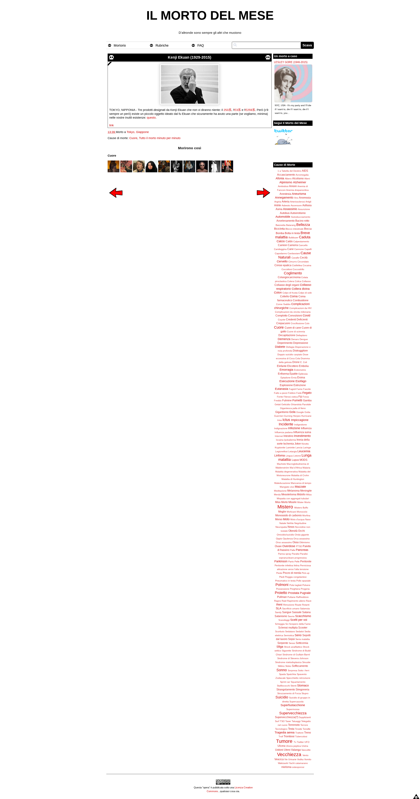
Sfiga (279, 646)
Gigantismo (282, 411)
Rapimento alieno (296, 600)
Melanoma (293, 490)
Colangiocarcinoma (289, 277)
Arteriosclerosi (297, 201)
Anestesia (285, 193)
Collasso (306, 281)
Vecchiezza (289, 754)
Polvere (306, 585)
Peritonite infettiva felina (287, 565)
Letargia (292, 451)
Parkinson (280, 561)
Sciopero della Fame (300, 624)
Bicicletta (279, 228)
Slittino (281, 666)
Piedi (281, 577)
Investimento (302, 436)
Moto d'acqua (297, 519)
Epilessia (303, 373)
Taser (288, 721)
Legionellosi (281, 451)
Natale (282, 523)
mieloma (286, 766)
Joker (297, 443)
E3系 (237, 110)
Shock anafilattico (293, 647)
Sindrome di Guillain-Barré (296, 654)
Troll (281, 736)
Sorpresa (292, 670)
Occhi (301, 530)
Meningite (306, 490)
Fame (299, 389)
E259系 (250, 110)
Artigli (308, 201)
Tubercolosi (301, 736)
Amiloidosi (283, 186)
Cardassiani (294, 253)
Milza (309, 494)
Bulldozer (293, 237)
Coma (294, 296)
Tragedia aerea (284, 732)
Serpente (282, 642)
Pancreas (302, 550)
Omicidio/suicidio (285, 534)
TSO (282, 721)
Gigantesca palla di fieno (293, 408)
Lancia (298, 447)
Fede (299, 393)
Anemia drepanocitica (297, 190)
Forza (306, 396)
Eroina (301, 377)
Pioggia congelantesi (295, 577)
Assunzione (304, 209)
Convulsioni (295, 315)
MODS (303, 459)
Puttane (291, 597)
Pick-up (305, 573)
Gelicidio (285, 404)
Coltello (284, 296)
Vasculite (306, 750)
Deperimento (285, 342)
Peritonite (305, 561)
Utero (287, 749)
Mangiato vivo (287, 486)
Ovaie (278, 546)
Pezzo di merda (292, 572)
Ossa (296, 542)
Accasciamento (286, 174)
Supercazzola (296, 701)
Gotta (307, 412)
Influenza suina (302, 432)
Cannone (299, 249)
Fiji (300, 396)
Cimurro (292, 261)
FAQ (200, 45)
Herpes (297, 416)
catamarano (301, 763)
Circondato (303, 261)
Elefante (282, 365)
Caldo (289, 241)
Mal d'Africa (296, 467)
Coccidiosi (287, 269)
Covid (306, 315)
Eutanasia (281, 388)
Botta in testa (292, 233)
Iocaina (280, 439)
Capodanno (281, 253)
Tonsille (306, 729)
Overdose (288, 546)
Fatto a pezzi (280, 393)
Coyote (281, 319)
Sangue (286, 612)
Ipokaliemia (290, 439)
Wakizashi (283, 763)
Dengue (304, 339)
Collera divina (301, 288)
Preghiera (295, 589)
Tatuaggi (296, 721)
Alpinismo (285, 182)
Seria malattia (302, 639)
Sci (286, 624)
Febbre (292, 393)
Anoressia (305, 197)
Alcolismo (298, 178)
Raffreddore (302, 597)
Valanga (296, 749)
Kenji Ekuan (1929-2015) (189, 57)
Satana (306, 612)
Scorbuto (279, 631)
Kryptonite (280, 447)
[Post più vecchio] (263, 200)
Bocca (308, 228)
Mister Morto (303, 502)
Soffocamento (300, 665)
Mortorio (120, 45)
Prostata (293, 593)
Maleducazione (282, 483)
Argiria (277, 201)
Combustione (300, 300)
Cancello (303, 245)
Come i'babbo (283, 304)
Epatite (294, 373)
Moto (286, 519)
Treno (307, 732)
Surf (277, 721)
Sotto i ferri (303, 670)
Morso (278, 519)
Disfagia (290, 347)
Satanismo (281, 616)
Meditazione (280, 490)
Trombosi (289, 736)
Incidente (286, 424)
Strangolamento (285, 689)
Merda (277, 494)
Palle (292, 550)
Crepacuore (283, 323)
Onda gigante (302, 534)
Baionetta (280, 225)
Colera (290, 281)
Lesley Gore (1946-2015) (290, 62)
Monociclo (302, 511)
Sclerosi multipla (288, 627)
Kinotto (305, 443)
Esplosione (286, 385)
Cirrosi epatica (282, 265)
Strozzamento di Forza (289, 693)
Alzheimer (299, 182)
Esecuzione (287, 381)
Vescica (279, 759)
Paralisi (295, 553)
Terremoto (294, 724)
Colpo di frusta (290, 292)
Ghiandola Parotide (301, 404)
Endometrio (300, 370)
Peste (279, 573)
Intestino (288, 435)
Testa (291, 728)
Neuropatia (281, 527)
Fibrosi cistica (291, 396)
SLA (278, 608)
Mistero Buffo (301, 507)
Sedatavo (290, 631)
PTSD (299, 546)
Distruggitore (300, 350)
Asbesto (286, 205)
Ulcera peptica (293, 746)
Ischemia (288, 443)
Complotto (281, 315)
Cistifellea (297, 265)
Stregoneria (302, 689)
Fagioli (292, 389)
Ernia (294, 377)
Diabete (280, 346)
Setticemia (302, 642)
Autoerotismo (298, 212)
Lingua (289, 455)
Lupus (295, 459)
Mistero (285, 506)
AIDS (305, 170)
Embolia (304, 365)
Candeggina (280, 249)
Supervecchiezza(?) (286, 717)
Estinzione (300, 385)
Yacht (292, 763)
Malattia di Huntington (293, 479)
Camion (282, 245)
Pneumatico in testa (285, 580)
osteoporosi (298, 767)
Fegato (307, 392)
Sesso (292, 643)
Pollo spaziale (303, 580)
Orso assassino (284, 542)
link (111, 125)
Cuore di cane (293, 327)
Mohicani (291, 511)
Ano (296, 197)
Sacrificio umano (290, 608)
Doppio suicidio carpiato (289, 354)
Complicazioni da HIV (300, 308)
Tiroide (298, 729)
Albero (288, 178)
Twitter (300, 742)
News (291, 526)
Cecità (303, 257)
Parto (291, 561)
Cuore (133, 138)
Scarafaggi (284, 620)
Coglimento (293, 273)
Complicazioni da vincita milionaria (293, 312)
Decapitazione (286, 335)
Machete (281, 464)
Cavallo (295, 257)
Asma (279, 209)
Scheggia (280, 624)
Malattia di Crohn (300, 475)
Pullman (282, 596)
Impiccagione (299, 420)
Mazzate (300, 486)
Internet (279, 436)
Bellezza (303, 225)
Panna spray (284, 553)
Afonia (280, 178)
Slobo (288, 666)
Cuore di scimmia (296, 331)
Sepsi (291, 638)
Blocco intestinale (294, 229)
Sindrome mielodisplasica (288, 662)
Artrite (277, 205)
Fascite (307, 389)
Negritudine (300, 523)
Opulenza (288, 538)
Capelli (308, 249)
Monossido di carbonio (288, 515)
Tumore (284, 741)
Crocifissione (297, 323)
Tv (295, 742)
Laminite (290, 447)
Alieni (307, 178)
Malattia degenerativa (286, 471)
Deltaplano (301, 335)
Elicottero (292, 365)
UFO (306, 742)
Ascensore (296, 205)
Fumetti (297, 400)
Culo (307, 323)
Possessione (282, 589)
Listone (297, 455)
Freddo (278, 400)
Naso (308, 519)
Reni (279, 604)
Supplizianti (305, 717)
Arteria (285, 201)
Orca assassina (302, 538)
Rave (308, 600)
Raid (284, 600)
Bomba (280, 233)
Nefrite (290, 523)
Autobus (285, 212)
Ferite (280, 396)
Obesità (292, 530)
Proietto (281, 593)
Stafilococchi (283, 685)
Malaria (306, 467)
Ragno (277, 600)
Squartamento (298, 682)
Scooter (302, 627)
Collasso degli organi (286, 284)
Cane (290, 248)
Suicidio (281, 697)
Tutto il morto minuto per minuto (159, 138)
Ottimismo (304, 542)
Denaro (295, 339)
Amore (293, 186)
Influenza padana (284, 432)
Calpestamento (301, 241)
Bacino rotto (302, 220)
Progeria (305, 589)
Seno (298, 635)
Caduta (304, 237)
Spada (282, 674)
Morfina (306, 515)
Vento (305, 755)
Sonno (281, 670)
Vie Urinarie (290, 759)
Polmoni (281, 585)
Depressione (300, 342)
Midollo (301, 494)
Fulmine (287, 400)
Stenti (293, 685)
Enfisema (283, 373)
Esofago (300, 381)
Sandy (278, 612)
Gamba (307, 400)
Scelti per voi (298, 619)
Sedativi (300, 631)
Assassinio (290, 209)
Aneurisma (299, 193)
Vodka (300, 759)
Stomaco (303, 685)
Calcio (281, 241)
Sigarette (286, 650)
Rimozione (288, 604)
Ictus (286, 420)
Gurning (288, 416)
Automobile (282, 216)
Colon (278, 292)
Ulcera (281, 745)
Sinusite (306, 662)
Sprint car (285, 682)
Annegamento (284, 197)
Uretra (305, 746)
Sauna (291, 616)
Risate (298, 604)
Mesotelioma (288, 494)
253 (226, 110)
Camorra (293, 245)
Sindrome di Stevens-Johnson (292, 658)
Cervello (282, 261)
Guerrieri (278, 416)
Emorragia (286, 369)
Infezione (294, 428)
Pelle (297, 561)
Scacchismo (303, 616)
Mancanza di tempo (301, 483)
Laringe (307, 447)
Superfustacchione (293, 705)
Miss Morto (281, 502)
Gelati (278, 404)
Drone (296, 362)
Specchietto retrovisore (298, 678)
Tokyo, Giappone (138, 132)
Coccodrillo (298, 269)
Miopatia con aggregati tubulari (293, 498)
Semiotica (289, 635)
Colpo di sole (305, 292)
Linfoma (279, 455)
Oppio (279, 538)
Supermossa (292, 709)
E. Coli (303, 362)
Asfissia (307, 205)
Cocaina (307, 265)
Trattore (299, 732)
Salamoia (305, 608)
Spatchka (291, 674)
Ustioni (279, 749)
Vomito (307, 759)
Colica (298, 281)
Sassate (297, 612)
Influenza (306, 428)
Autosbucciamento (300, 217)
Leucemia (303, 451)
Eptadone (286, 377)
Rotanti (305, 604)
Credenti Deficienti (297, 319)
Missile (292, 502)
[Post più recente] (116, 200)
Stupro (305, 693)
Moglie (282, 511)
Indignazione (280, 428)
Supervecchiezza (292, 713)
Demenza (284, 339)
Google (300, 412)
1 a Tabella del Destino (289, 171)
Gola (292, 412)
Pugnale (305, 593)
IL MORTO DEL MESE (210, 15)
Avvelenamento (285, 220)
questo (151, 117)
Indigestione (300, 424)
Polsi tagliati (295, 585)
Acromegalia (302, 174)
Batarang (291, 225)
